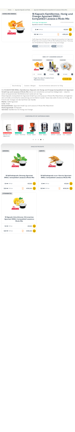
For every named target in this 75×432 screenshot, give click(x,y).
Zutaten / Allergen (30, 86)
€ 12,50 (65, 79)
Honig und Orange (9, 14)
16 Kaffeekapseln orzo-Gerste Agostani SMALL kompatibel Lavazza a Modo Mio (56, 177)
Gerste (41, 151)
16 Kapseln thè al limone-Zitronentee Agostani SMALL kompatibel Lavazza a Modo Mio (19, 219)
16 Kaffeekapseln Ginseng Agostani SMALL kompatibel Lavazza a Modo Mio (19, 177)
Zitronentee (7, 193)
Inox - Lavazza (57, 133)
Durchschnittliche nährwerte (51, 86)
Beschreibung (16, 86)
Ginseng (6, 151)
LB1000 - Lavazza (46, 133)
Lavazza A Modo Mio (44, 46)
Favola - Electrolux (10, 133)
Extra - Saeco (32, 133)
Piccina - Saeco (21, 133)
